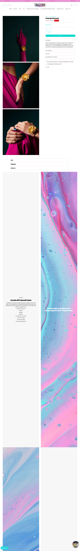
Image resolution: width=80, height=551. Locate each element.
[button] (74, 5)
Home (46, 16)
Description (47, 40)
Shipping (13, 164)
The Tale (47, 53)
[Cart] (76, 5)
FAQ (12, 160)
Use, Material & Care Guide (51, 57)
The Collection (48, 50)
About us (13, 168)
